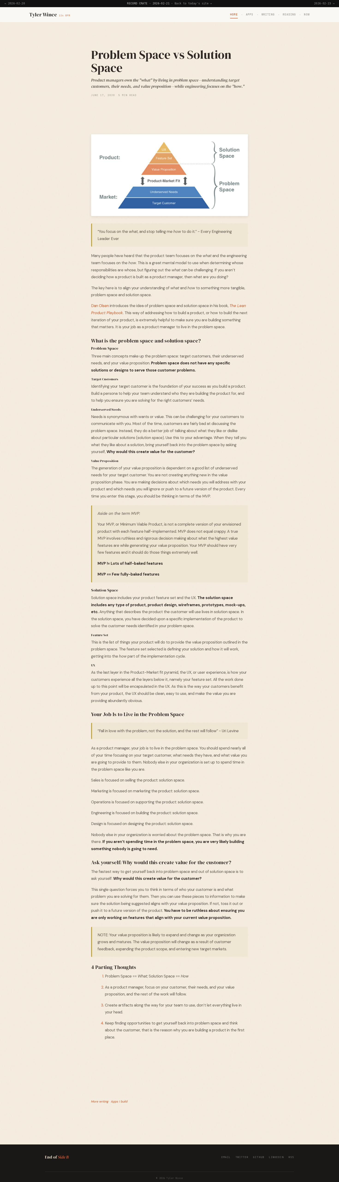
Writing (268, 14)
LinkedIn (276, 1157)
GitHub (258, 1157)
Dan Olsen (100, 305)
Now (307, 14)
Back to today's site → (193, 3)
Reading (289, 14)
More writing (99, 1101)
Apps (249, 14)
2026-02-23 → (324, 3)
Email (226, 1157)
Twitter (242, 1157)
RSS (291, 1157)
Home (234, 14)
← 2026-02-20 (15, 3)
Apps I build (119, 1101)
